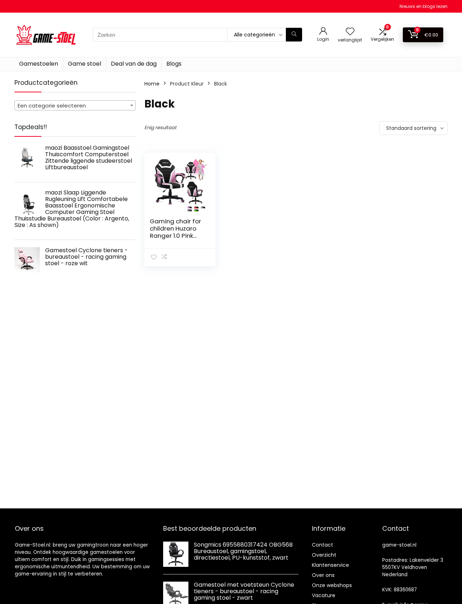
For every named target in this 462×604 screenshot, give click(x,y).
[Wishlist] (350, 32)
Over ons (323, 575)
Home (152, 83)
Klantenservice (330, 565)
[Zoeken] (294, 34)
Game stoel (84, 64)
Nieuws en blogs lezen (424, 6)
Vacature (323, 595)
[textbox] (75, 106)
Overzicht (324, 555)
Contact (322, 544)
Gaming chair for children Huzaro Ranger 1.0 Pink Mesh (175, 232)
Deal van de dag (134, 64)
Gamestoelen (38, 64)
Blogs (174, 64)
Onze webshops (332, 585)
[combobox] (75, 105)
